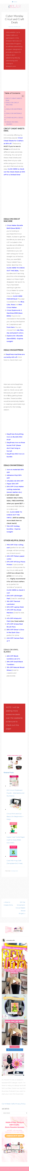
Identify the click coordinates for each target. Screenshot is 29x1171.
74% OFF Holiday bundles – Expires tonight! (13, 529)
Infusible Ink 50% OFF (15, 481)
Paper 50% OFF (13, 484)
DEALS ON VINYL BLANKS (12, 123)
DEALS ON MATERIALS (14, 113)
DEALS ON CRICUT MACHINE (12, 104)
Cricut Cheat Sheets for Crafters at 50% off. (13, 140)
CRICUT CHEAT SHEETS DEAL (14, 99)
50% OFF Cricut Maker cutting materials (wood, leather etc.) (15, 489)
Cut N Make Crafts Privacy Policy (14, 1104)
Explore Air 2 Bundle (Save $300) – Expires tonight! (15, 338)
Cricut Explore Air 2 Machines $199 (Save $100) (14, 313)
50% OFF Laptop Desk (15, 607)
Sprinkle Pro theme (15, 1168)
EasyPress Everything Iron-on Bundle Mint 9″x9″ (15, 437)
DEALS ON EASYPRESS (14, 109)
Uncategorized (14, 870)
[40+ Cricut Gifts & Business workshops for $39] (14, 956)
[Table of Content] (22, 96)
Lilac (8, 304)
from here (11, 327)
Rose (13, 304)
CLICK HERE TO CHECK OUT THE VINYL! (14, 515)
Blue (22, 302)
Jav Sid (14, 6)
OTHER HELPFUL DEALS (14, 117)
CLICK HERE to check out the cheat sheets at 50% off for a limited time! (14, 172)
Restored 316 (25, 1168)
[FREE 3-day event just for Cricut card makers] (14, 1007)
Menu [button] (15, 1)
